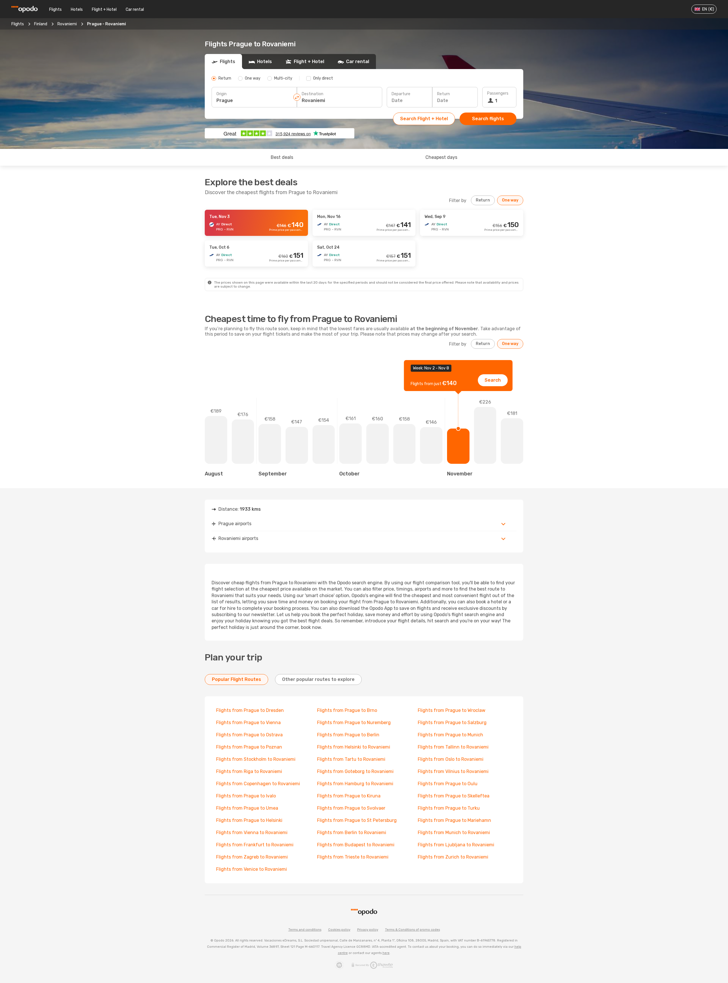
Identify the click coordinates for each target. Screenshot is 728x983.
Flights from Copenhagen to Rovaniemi (258, 783)
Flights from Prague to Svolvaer (351, 808)
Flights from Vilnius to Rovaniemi (453, 771)
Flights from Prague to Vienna (248, 722)
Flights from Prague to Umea (247, 808)
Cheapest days (441, 157)
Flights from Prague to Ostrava (249, 734)
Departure (401, 94)
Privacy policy (367, 930)
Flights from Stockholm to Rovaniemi (255, 759)
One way (510, 200)
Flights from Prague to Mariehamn (454, 820)
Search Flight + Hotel (424, 118)
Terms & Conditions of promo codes (412, 930)
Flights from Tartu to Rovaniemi (351, 759)
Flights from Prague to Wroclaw (451, 710)
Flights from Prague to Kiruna (348, 796)
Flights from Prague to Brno (347, 710)
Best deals (282, 157)
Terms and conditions (304, 930)
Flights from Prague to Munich (450, 734)
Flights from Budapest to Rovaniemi (355, 844)
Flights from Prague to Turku (449, 808)
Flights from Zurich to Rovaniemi (453, 857)
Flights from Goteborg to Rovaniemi (355, 771)
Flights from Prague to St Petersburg (357, 820)
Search (493, 380)
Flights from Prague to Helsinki (249, 820)
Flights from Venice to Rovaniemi (251, 869)
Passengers (497, 93)
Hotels (77, 9)
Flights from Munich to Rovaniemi (454, 832)
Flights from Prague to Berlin (348, 734)
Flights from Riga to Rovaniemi (249, 771)
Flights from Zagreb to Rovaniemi (252, 857)
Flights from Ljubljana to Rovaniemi (456, 844)
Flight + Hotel (104, 9)
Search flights (488, 118)
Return (443, 94)
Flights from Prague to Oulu (447, 783)
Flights (55, 9)
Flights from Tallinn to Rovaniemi (453, 747)
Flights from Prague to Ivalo (246, 796)
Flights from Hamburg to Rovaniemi (355, 783)
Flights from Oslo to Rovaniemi (450, 759)
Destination (312, 94)
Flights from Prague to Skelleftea (453, 796)
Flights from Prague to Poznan (249, 747)
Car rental (135, 9)
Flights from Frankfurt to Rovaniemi (254, 844)
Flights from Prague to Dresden (250, 710)
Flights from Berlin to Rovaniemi (351, 832)
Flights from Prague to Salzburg (452, 722)
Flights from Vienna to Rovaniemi (252, 832)
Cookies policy (339, 930)
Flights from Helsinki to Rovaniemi (353, 747)
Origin (221, 94)
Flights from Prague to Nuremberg (354, 722)
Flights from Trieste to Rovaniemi (352, 857)
